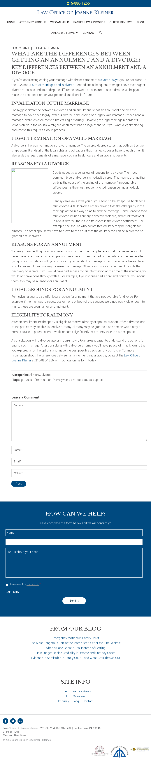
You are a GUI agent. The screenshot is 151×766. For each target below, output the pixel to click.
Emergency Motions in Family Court (75, 638)
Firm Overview (75, 696)
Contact (88, 701)
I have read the (25, 584)
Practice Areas (81, 691)
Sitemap (46, 740)
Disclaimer (34, 740)
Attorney (63, 701)
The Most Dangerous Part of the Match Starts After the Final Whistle (75, 643)
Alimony (34, 375)
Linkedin (20, 721)
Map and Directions (14, 735)
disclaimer (33, 584)
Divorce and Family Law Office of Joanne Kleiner (75, 12)
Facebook (5, 721)
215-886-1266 (78, 3)
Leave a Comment (48, 48)
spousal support (92, 380)
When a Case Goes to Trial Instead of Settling (75, 648)
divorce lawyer (109, 80)
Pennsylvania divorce (67, 380)
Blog (76, 701)
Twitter (13, 721)
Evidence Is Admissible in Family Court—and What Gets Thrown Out (75, 658)
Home (63, 691)
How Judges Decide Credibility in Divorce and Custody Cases (75, 653)
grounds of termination (36, 380)
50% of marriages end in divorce (53, 85)
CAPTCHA (12, 592)
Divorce (46, 375)
